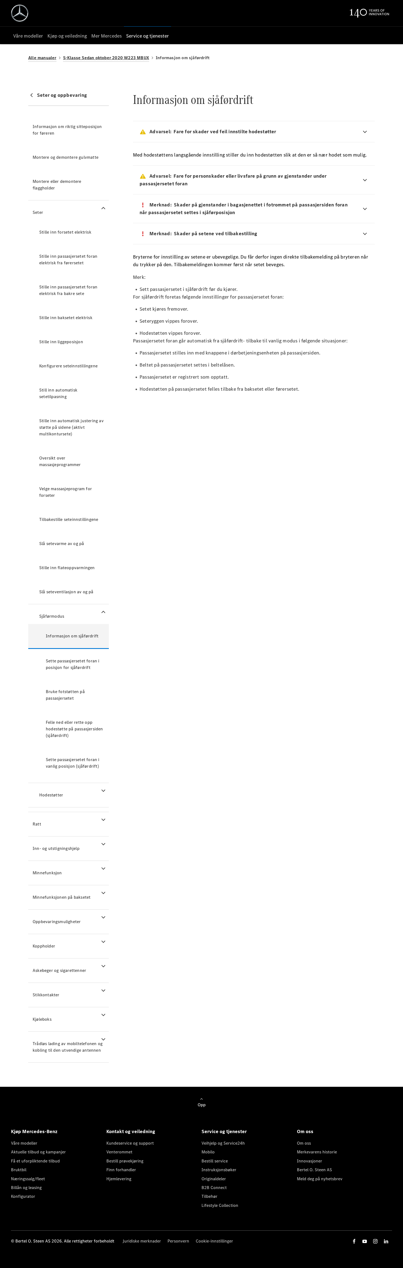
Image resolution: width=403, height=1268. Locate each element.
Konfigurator (23, 1196)
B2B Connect (214, 1187)
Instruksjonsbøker (219, 1170)
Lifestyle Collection (220, 1205)
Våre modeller (24, 1143)
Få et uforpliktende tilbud (35, 1161)
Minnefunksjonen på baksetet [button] (61, 897)
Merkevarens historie (317, 1152)
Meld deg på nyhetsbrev (319, 1179)
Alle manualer (42, 58)
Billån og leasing (26, 1187)
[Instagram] (375, 1241)
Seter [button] (38, 212)
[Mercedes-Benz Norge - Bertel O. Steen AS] (20, 13)
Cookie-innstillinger (214, 1241)
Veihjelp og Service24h (223, 1143)
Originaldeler (214, 1179)
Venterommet (119, 1152)
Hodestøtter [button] (51, 795)
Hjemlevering (118, 1179)
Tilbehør (209, 1196)
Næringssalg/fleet (28, 1179)
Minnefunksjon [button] (47, 873)
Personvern (178, 1241)
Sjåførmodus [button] (51, 616)
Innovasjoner (309, 1161)
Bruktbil (18, 1170)
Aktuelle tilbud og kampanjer (38, 1152)
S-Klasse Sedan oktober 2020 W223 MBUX (106, 58)
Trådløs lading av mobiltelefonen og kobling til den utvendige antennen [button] (68, 1047)
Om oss (304, 1143)
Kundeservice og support (130, 1143)
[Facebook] (354, 1241)
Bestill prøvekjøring (124, 1161)
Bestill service (215, 1161)
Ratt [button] (37, 824)
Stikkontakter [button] (46, 995)
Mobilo (208, 1152)
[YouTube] (364, 1241)
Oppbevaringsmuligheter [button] (57, 921)
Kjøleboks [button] (42, 1019)
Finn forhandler (121, 1170)
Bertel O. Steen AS (314, 1170)
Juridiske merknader (142, 1241)
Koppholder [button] (44, 946)
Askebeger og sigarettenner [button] (59, 970)
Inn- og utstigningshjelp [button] (56, 848)
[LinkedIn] (386, 1241)
